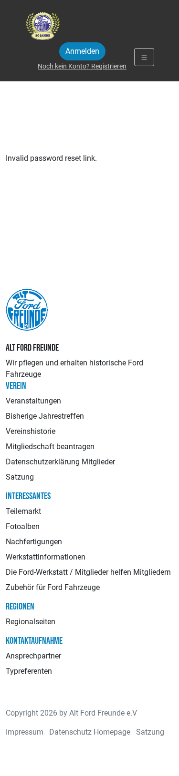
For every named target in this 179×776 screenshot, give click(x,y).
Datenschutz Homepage (89, 732)
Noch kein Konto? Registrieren (82, 66)
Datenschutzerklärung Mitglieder (60, 461)
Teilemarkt (23, 511)
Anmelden (82, 51)
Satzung (20, 476)
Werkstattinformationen (45, 556)
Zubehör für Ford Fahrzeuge (53, 587)
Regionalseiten (30, 621)
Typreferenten (29, 671)
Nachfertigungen (34, 541)
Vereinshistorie (30, 431)
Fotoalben (23, 526)
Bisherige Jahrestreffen (45, 416)
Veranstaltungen (33, 400)
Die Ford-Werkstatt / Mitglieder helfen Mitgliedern (88, 572)
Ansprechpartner (33, 655)
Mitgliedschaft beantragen (50, 446)
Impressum (24, 732)
